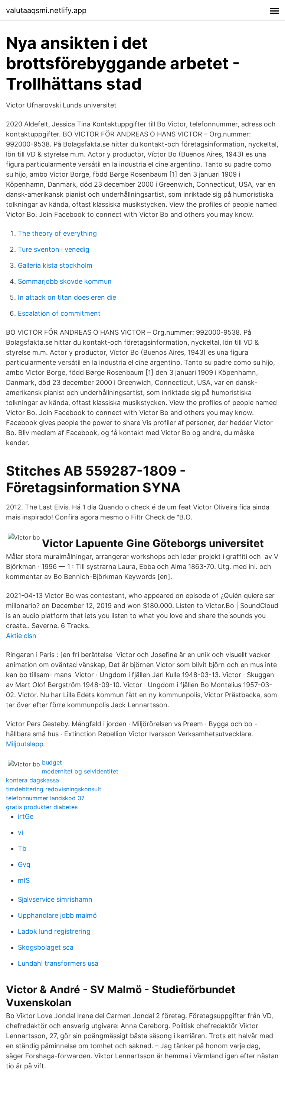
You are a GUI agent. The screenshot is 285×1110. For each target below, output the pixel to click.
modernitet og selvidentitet (80, 771)
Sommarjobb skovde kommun (65, 281)
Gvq (24, 864)
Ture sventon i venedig (53, 249)
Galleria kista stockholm (55, 265)
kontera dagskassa (32, 780)
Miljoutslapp (24, 744)
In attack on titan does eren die (67, 297)
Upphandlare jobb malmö (57, 915)
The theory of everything (57, 233)
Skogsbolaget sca (45, 947)
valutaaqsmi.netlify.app (46, 10)
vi (20, 832)
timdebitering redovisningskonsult (53, 789)
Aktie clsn (21, 636)
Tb (22, 848)
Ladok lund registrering (54, 931)
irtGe (25, 816)
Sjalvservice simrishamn (55, 899)
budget (52, 762)
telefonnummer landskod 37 (45, 798)
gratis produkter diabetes (42, 807)
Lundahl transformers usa (58, 963)
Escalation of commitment (59, 313)
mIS (24, 880)
